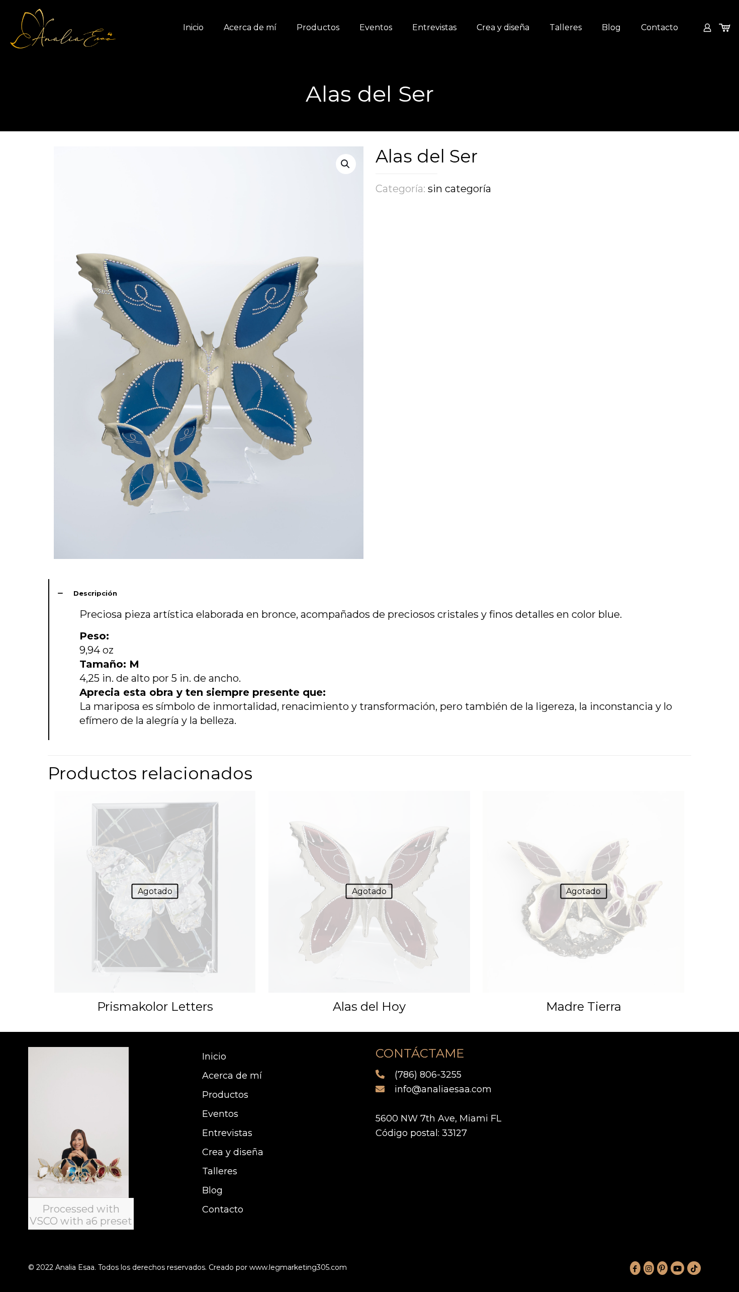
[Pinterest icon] (662, 1268)
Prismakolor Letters (155, 1006)
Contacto (222, 1209)
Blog (212, 1190)
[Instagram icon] (648, 1268)
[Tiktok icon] (694, 1268)
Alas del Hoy (369, 1006)
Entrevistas (227, 1133)
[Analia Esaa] (63, 27)
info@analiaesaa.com (442, 1089)
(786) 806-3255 (426, 1074)
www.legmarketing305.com (298, 1267)
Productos (225, 1094)
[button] (346, 164)
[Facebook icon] (635, 1268)
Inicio (214, 1056)
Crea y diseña (232, 1152)
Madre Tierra (583, 1006)
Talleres (219, 1171)
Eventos (220, 1113)
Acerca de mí (232, 1075)
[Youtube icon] (677, 1268)
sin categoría (459, 189)
